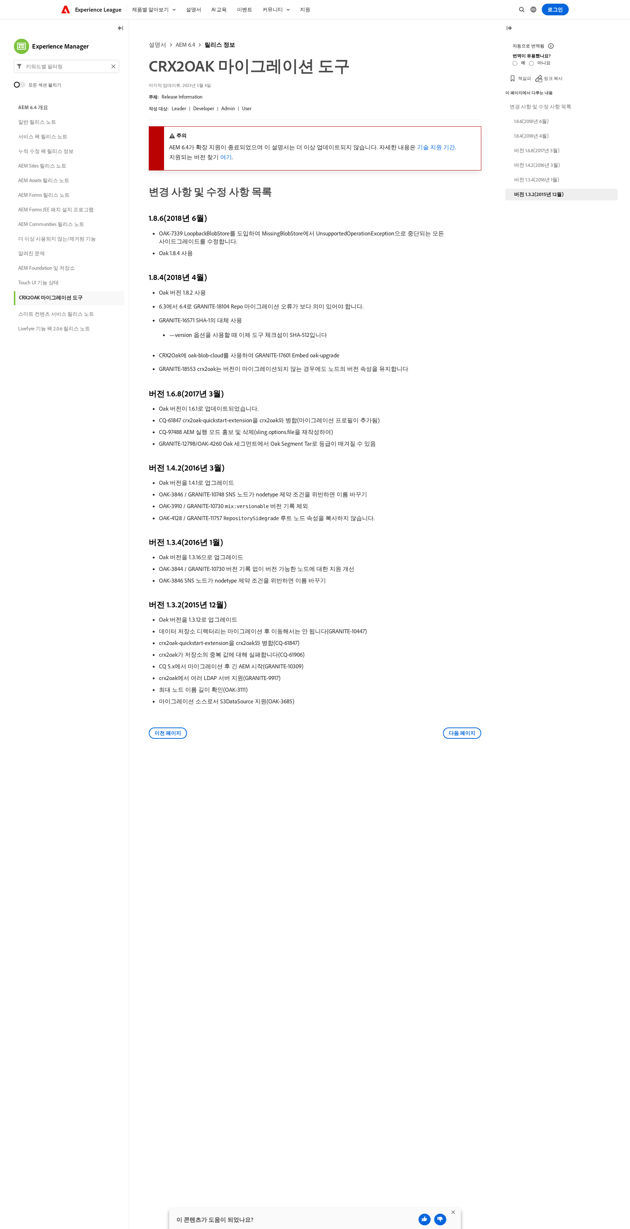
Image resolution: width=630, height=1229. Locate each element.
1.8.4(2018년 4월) (531, 135)
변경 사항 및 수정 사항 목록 (540, 106)
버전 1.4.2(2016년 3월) (537, 165)
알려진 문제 (31, 253)
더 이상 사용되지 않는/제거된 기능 (57, 238)
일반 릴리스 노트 (37, 122)
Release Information (182, 96)
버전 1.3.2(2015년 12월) (539, 194)
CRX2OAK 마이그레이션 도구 (51, 297)
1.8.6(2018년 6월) (531, 121)
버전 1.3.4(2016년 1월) (536, 179)
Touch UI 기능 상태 (38, 282)
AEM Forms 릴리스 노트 (44, 195)
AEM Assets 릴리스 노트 (43, 180)
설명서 (157, 44)
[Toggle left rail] (121, 28)
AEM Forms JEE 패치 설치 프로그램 (56, 209)
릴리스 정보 (220, 44)
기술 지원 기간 (436, 147)
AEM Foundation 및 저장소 (46, 268)
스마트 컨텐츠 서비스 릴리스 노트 (56, 314)
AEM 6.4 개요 (33, 107)
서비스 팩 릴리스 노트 (42, 136)
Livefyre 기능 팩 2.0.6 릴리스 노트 (54, 328)
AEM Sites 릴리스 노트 (42, 165)
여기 (226, 157)
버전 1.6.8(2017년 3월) (537, 150)
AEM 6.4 (185, 44)
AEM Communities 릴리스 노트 (51, 224)
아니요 (544, 62)
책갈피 (524, 78)
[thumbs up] (425, 1219)
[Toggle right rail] (509, 28)
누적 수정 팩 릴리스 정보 (46, 151)
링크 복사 (553, 78)
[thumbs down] (440, 1219)
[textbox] (66, 66)
